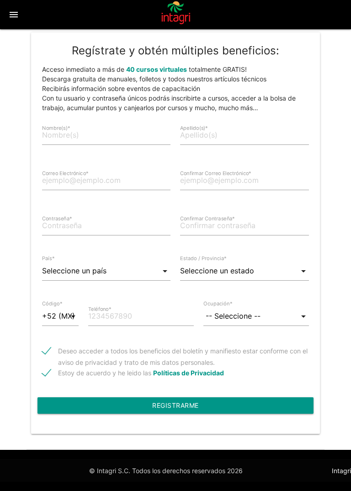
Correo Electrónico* (65, 173)
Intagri (341, 471)
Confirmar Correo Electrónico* (215, 173)
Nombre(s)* (56, 128)
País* (48, 258)
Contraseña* (57, 218)
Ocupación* (218, 303)
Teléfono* (99, 309)
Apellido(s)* (194, 128)
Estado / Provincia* (203, 258)
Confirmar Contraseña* (207, 218)
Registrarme (175, 405)
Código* (52, 303)
